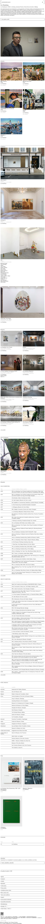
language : (3, 906)
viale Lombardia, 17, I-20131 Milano (11, 916)
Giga (5, 920)
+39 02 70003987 (22, 916)
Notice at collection (4, 922)
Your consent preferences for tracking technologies (11, 923)
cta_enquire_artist (5, 19)
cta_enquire (3, 85)
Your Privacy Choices (13, 922)
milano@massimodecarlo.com (31, 916)
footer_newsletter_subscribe (7, 862)
